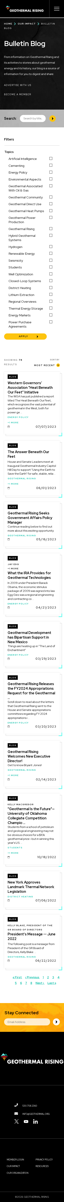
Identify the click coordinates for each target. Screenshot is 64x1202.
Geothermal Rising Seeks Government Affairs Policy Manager (30, 518)
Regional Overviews (22, 301)
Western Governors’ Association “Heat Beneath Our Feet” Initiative (30, 388)
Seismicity (16, 260)
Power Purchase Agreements (20, 324)
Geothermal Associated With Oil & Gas (25, 188)
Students (15, 267)
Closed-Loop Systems (25, 281)
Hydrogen (15, 247)
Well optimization (21, 274)
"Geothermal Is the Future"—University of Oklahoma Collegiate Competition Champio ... (31, 816)
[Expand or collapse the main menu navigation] (56, 8)
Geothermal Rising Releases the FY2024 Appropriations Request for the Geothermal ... (31, 691)
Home (8, 23)
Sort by (54, 359)
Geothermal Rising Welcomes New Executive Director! (29, 756)
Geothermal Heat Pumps (26, 211)
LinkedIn (35, 1121)
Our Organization (17, 1172)
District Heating (20, 288)
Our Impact (27, 23)
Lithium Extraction (21, 295)
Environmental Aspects (25, 179)
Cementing (16, 166)
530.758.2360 (29, 1105)
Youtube (26, 1121)
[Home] (24, 8)
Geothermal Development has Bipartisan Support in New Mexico (29, 637)
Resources (42, 1166)
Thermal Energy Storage (26, 308)
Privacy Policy (44, 1159)
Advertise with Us (17, 85)
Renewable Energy (22, 254)
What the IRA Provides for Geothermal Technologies (29, 575)
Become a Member (17, 94)
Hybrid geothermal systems (22, 238)
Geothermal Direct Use (25, 204)
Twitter (16, 1121)
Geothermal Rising (21, 229)
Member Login (15, 1159)
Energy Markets (20, 315)
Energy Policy (18, 172)
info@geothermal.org (36, 1113)
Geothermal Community (26, 197)
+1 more (13, 422)
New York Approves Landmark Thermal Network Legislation (31, 887)
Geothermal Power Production (22, 220)
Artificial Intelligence (23, 159)
